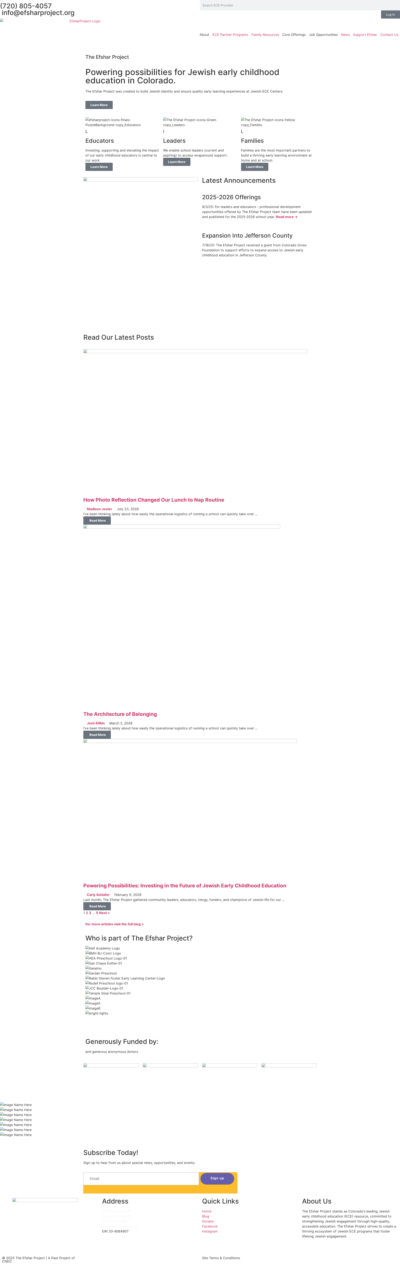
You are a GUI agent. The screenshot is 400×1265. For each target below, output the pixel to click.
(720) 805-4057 (26, 6)
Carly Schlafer (98, 895)
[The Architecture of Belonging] (181, 527)
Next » (104, 913)
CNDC (7, 1261)
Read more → (287, 217)
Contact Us (389, 35)
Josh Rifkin (96, 723)
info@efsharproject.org (37, 13)
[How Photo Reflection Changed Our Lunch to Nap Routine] (195, 352)
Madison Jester (99, 509)
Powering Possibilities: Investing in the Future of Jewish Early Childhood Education (184, 886)
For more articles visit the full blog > (114, 924)
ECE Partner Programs (230, 35)
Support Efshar (365, 35)
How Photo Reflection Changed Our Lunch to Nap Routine (153, 500)
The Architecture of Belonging (120, 714)
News (345, 35)
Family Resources (265, 35)
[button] (200, 1018)
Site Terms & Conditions (221, 1258)
